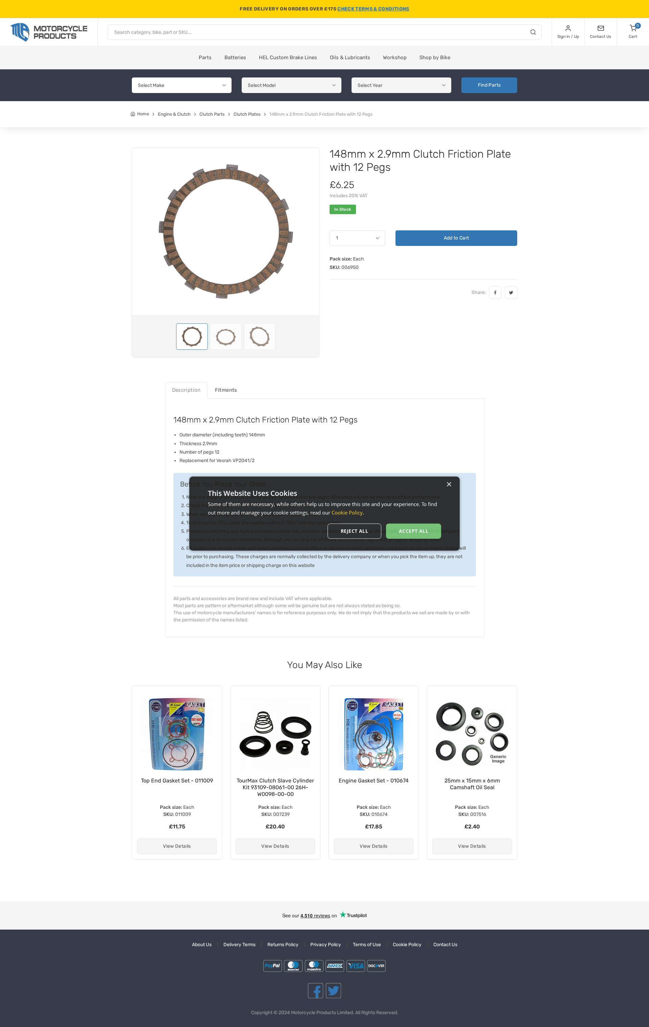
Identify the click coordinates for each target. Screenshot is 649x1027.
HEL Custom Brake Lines (288, 57)
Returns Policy (282, 945)
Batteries (235, 57)
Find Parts (489, 85)
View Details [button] (177, 846)
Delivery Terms (239, 945)
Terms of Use (367, 945)
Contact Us (445, 945)
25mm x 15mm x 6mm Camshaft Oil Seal (374, 784)
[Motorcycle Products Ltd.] (48, 32)
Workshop (395, 57)
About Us (202, 945)
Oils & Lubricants (350, 57)
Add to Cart (456, 238)
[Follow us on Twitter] (333, 990)
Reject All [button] (354, 531)
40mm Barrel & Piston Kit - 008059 (472, 784)
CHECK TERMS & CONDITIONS (373, 9)
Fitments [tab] (226, 390)
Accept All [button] (413, 531)
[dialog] (324, 514)
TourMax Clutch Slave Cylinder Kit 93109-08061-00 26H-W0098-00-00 (177, 787)
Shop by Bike (434, 57)
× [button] (448, 484)
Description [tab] (186, 390)
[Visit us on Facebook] (315, 990)
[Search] (533, 33)
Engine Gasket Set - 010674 (275, 780)
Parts (205, 57)
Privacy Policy (325, 945)
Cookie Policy (407, 945)
